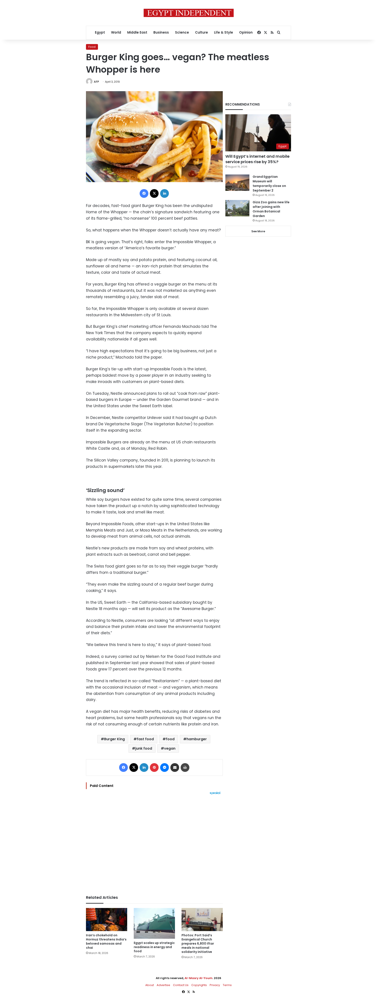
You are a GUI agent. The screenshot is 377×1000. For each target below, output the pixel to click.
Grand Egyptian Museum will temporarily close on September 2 (269, 183)
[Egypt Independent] (189, 13)
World (116, 32)
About (149, 985)
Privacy (215, 985)
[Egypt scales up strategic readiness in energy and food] (154, 923)
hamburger (197, 739)
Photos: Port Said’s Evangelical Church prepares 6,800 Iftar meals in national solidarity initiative (198, 943)
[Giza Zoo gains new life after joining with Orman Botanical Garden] (237, 208)
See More (258, 231)
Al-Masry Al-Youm (198, 978)
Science (182, 32)
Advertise (163, 985)
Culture (201, 32)
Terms (227, 985)
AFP (96, 82)
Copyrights (199, 985)
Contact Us (180, 985)
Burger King (114, 739)
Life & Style (223, 32)
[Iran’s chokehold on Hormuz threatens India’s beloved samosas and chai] (106, 919)
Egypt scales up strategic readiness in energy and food (154, 947)
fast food (145, 739)
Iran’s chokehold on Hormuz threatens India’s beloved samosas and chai (106, 941)
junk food (143, 748)
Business (161, 32)
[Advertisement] (154, 843)
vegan (169, 748)
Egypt (100, 32)
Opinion (246, 32)
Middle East (137, 32)
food (170, 739)
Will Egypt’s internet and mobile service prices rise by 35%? (257, 159)
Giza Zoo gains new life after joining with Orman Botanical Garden (271, 209)
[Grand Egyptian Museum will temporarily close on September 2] (237, 182)
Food (92, 47)
